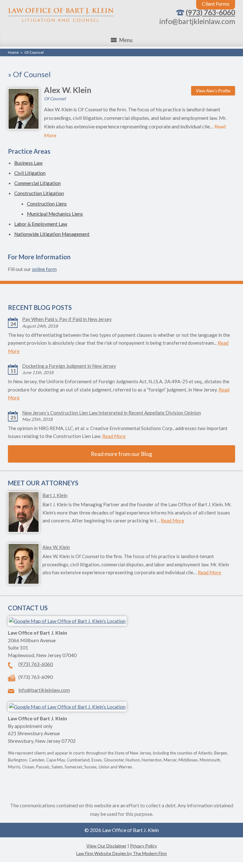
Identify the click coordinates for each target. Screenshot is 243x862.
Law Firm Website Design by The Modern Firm (121, 853)
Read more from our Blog (121, 454)
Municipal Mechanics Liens (55, 214)
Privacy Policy (143, 845)
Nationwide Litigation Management (52, 234)
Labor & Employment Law (40, 224)
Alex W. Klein (67, 90)
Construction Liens (47, 203)
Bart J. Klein (54, 495)
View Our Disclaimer (106, 845)
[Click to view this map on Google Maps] (67, 621)
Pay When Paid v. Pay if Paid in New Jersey (67, 319)
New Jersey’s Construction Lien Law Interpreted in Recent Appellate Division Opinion (111, 413)
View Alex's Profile (213, 90)
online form (44, 269)
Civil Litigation (30, 173)
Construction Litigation (39, 193)
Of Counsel (54, 98)
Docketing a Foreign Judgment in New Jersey (69, 366)
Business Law (28, 163)
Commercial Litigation (37, 183)
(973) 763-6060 (210, 12)
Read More (114, 436)
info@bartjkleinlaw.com (197, 21)
